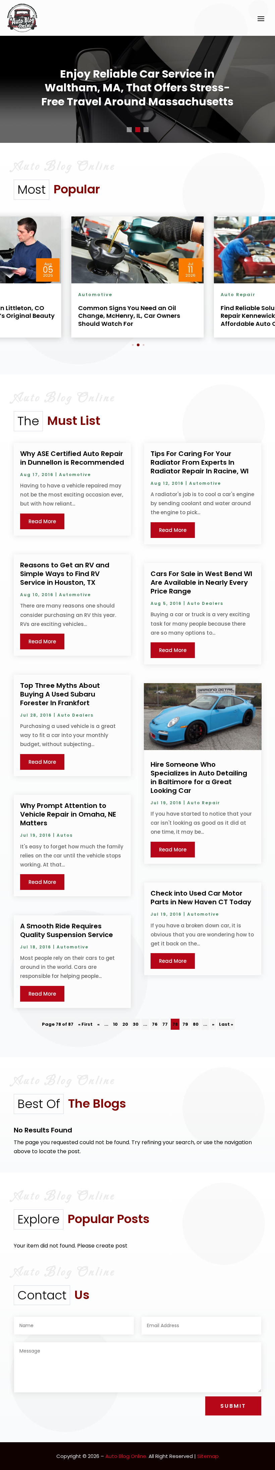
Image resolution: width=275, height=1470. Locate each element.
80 (196, 1024)
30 (136, 1024)
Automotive (75, 474)
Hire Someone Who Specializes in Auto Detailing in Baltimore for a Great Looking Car (199, 777)
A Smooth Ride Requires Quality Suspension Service (66, 930)
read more (42, 521)
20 (125, 1024)
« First (85, 1024)
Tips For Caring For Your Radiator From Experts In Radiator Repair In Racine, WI (200, 462)
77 (165, 1024)
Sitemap (208, 1456)
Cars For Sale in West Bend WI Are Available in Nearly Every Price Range (201, 582)
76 (155, 1024)
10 (115, 1024)
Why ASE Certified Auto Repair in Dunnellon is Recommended (72, 458)
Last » (226, 1024)
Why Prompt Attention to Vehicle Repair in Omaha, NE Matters (68, 814)
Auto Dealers (75, 715)
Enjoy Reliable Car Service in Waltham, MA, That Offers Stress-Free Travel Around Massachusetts (137, 87)
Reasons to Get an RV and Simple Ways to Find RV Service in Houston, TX (64, 573)
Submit (233, 1406)
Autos (65, 835)
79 (185, 1024)
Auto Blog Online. (126, 1456)
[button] (132, 345)
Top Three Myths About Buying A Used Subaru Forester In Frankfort (60, 694)
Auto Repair (203, 803)
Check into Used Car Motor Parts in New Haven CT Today (201, 898)
